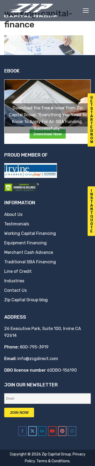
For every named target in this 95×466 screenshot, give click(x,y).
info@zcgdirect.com (37, 358)
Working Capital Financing (30, 233)
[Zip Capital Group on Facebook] (22, 431)
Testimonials (16, 223)
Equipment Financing (25, 242)
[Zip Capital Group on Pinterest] (62, 431)
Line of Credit (18, 271)
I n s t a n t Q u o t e (91, 211)
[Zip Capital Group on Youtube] (52, 431)
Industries (14, 280)
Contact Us (15, 290)
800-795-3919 (34, 347)
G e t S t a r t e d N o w (91, 119)
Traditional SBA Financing (30, 261)
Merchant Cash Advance (28, 252)
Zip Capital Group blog (26, 299)
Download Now (48, 134)
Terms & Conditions (53, 461)
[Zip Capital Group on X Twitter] (32, 431)
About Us (13, 214)
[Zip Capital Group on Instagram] (72, 431)
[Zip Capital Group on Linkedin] (42, 431)
